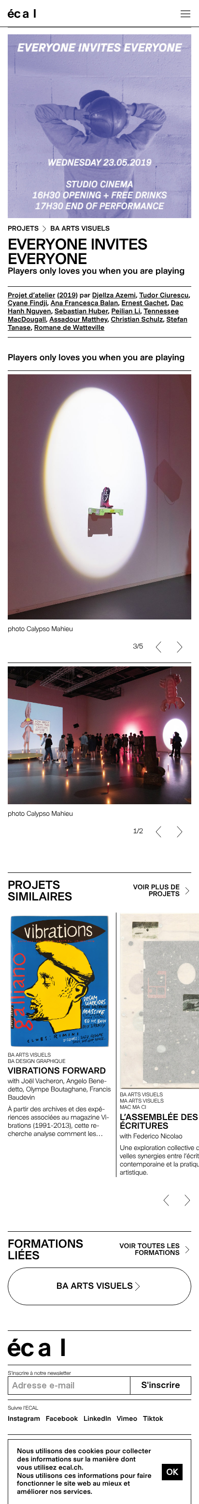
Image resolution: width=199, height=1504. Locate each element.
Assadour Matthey (78, 320)
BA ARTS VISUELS (80, 229)
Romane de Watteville (69, 328)
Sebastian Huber (81, 311)
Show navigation (185, 13)
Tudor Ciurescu (163, 295)
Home (22, 13)
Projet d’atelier (31, 295)
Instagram (24, 1419)
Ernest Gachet (144, 303)
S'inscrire (160, 1385)
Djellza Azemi (114, 295)
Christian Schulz (137, 320)
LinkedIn (97, 1419)
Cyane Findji (27, 303)
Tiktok (153, 1419)
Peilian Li (125, 311)
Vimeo (127, 1419)
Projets (23, 229)
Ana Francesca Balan (84, 303)
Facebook (62, 1419)
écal (36, 1348)
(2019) (67, 295)
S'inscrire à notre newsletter (39, 1373)
